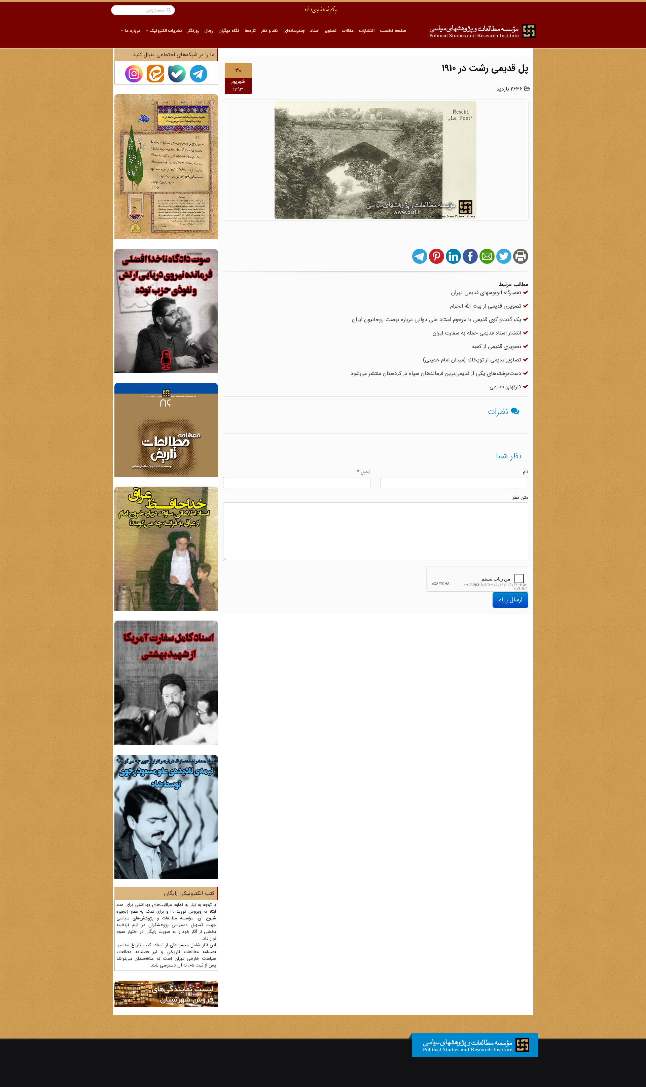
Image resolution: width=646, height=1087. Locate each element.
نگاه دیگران (228, 30)
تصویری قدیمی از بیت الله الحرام (486, 306)
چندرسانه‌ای (294, 30)
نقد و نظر (269, 30)
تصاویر (330, 30)
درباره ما (131, 30)
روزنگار (193, 30)
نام (525, 471)
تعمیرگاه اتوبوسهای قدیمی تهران (487, 292)
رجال (208, 30)
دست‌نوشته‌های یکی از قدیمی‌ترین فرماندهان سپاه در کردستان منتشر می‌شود (437, 373)
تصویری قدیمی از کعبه (497, 346)
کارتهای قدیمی (506, 387)
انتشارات (366, 30)
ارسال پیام (510, 599)
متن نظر (520, 497)
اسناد (314, 30)
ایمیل (363, 471)
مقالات (348, 30)
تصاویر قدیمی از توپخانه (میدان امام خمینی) (473, 360)
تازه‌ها (250, 30)
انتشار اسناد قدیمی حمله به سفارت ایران (478, 333)
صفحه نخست (393, 30)
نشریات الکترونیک (165, 30)
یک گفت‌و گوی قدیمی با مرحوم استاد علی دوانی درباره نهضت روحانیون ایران (437, 319)
